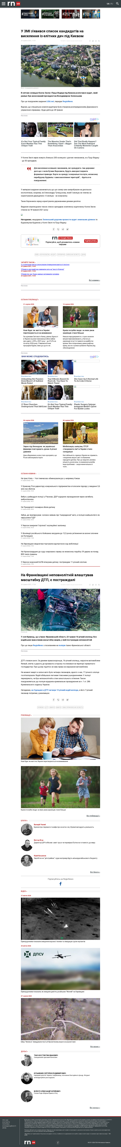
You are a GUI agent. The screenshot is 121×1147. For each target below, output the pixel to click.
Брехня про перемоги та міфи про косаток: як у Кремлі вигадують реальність (64, 827)
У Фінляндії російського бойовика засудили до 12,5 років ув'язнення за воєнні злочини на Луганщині (59, 534)
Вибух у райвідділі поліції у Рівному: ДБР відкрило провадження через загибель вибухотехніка (57, 498)
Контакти (6, 1122)
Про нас (5, 1120)
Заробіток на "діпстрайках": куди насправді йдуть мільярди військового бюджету (65, 858)
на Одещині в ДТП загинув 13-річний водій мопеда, (55, 690)
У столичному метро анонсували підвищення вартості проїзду (45, 265)
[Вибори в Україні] (91, 18)
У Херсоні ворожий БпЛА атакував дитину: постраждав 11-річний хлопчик (54, 562)
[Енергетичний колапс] (30, 18)
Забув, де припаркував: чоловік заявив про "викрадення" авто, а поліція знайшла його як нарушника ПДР (60, 516)
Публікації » (26, 715)
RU (112, 4)
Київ (36, 254)
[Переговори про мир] (71, 18)
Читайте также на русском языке (71, 41)
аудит (53, 254)
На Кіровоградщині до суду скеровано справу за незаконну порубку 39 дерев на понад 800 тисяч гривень (59, 553)
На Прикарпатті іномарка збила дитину (38, 507)
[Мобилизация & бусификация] (50, 18)
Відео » (24, 891)
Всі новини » (94, 280)
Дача (83, 254)
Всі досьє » (95, 1108)
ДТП (46, 707)
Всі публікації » (93, 816)
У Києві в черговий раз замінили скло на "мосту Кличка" (42, 269)
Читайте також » (28, 262)
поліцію (62, 645)
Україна (40, 707)
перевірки (61, 254)
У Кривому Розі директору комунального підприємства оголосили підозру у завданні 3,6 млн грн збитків (60, 487)
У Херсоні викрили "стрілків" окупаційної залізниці (43, 525)
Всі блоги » (95, 872)
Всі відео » (95, 1047)
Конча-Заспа (44, 254)
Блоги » (24, 821)
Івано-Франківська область (73, 707)
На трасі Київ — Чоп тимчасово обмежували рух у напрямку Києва (50, 478)
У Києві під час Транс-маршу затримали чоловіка (40, 274)
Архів (4, 1128)
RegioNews (68, 101)
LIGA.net (50, 101)
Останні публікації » (30, 300)
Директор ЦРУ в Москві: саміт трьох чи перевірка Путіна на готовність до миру (64, 843)
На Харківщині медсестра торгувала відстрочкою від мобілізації (49, 544)
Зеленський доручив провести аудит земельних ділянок (69, 219)
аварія (52, 707)
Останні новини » (28, 474)
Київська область (73, 254)
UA (108, 4)
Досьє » (24, 1051)
